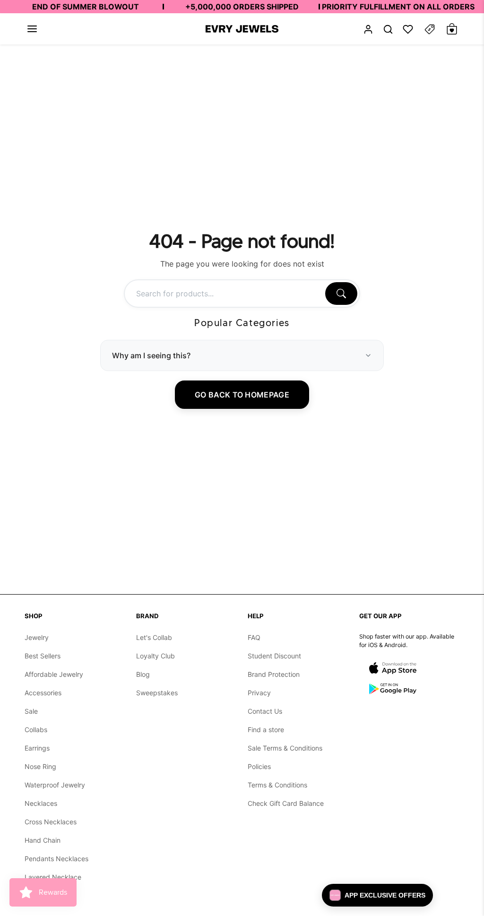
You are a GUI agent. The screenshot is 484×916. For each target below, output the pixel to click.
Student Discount (274, 656)
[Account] (368, 29)
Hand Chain (42, 840)
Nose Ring (40, 766)
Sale (31, 711)
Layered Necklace (53, 877)
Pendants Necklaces (56, 859)
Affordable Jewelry (54, 674)
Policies (259, 766)
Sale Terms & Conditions (285, 748)
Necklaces (41, 803)
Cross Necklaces (51, 822)
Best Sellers (42, 656)
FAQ (254, 637)
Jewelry (37, 637)
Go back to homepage (242, 394)
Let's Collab (154, 637)
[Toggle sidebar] (429, 29)
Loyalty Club (155, 656)
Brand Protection (274, 674)
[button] (32, 28)
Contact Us (265, 711)
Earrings (37, 748)
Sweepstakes (157, 693)
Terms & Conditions (277, 785)
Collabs (36, 730)
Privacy (259, 693)
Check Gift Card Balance (286, 803)
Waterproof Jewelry (55, 785)
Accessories (43, 693)
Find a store (266, 730)
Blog (143, 674)
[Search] (341, 293)
